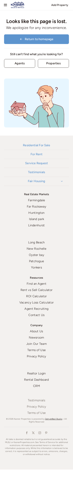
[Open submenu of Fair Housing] (62, 181)
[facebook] (26, 432)
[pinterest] (46, 432)
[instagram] (39, 432)
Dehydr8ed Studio (53, 419)
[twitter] (33, 432)
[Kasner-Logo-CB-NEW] (17, 3)
